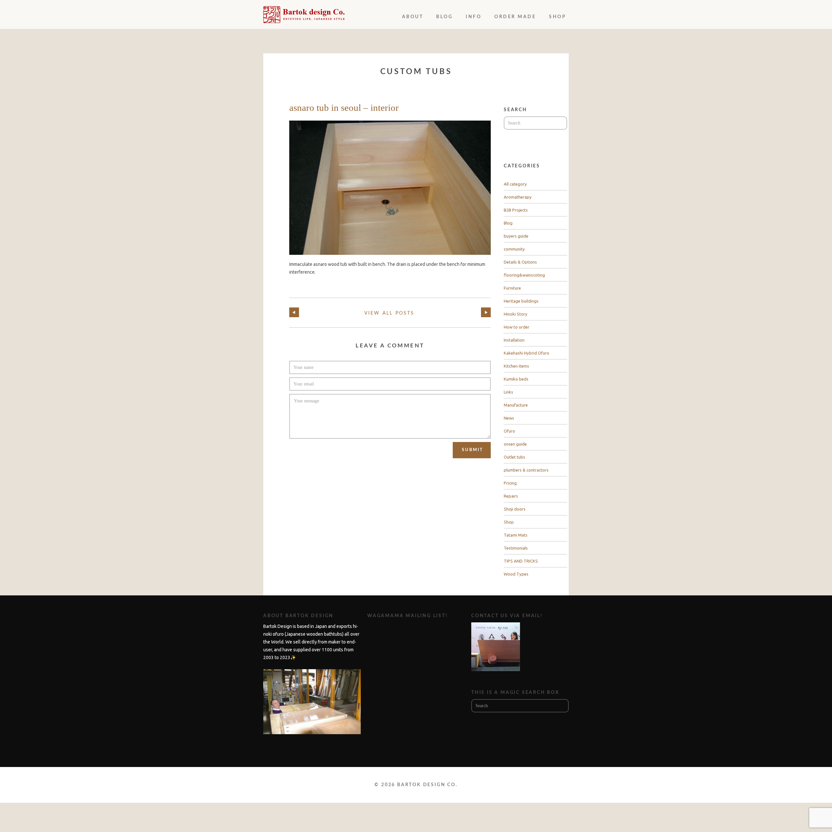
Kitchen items (516, 366)
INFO (473, 17)
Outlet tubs (514, 457)
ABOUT (412, 17)
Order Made (515, 17)
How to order (516, 327)
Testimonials (516, 548)
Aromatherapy (518, 197)
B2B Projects (516, 210)
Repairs (511, 496)
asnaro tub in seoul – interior (344, 107)
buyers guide (516, 236)
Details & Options (520, 262)
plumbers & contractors (526, 470)
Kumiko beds (516, 379)
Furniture (512, 288)
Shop (557, 17)
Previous (294, 312)
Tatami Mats (515, 535)
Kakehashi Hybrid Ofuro (526, 353)
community (514, 249)
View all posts (389, 313)
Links (508, 392)
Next (486, 312)
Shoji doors (515, 509)
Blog (444, 17)
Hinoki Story (515, 314)
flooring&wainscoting (524, 275)
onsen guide (515, 444)
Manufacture (516, 405)
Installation (514, 340)
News (509, 418)
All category (515, 184)
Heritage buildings (521, 301)
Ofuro (509, 431)
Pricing (510, 483)
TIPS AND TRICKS (521, 561)
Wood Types (516, 574)
